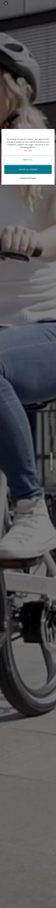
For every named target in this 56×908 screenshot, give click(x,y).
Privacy (26, 150)
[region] (28, 157)
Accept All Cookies (28, 169)
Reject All (28, 160)
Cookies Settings (28, 178)
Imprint (30, 150)
